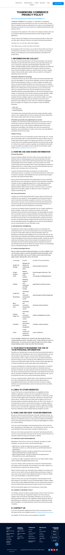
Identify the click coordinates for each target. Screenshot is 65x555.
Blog (48, 2)
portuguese (54, 537)
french (54, 534)
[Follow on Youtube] (54, 550)
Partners (37, 2)
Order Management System (10, 534)
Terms (13, 551)
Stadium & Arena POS (20, 538)
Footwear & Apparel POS (21, 534)
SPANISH (54, 531)
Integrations (8, 544)
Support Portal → (31, 536)
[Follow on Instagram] (52, 550)
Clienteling (8, 537)
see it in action (58, 3)
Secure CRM (8, 539)
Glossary (41, 541)
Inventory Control (9, 536)
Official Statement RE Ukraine (31, 541)
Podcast (41, 533)
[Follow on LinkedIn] (49, 550)
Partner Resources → (32, 539)
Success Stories (42, 531)
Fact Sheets (41, 536)
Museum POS (20, 536)
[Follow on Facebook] (57, 550)
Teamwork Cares (31, 533)
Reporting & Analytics (8, 542)
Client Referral (42, 538)
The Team (30, 529)
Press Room (41, 534)
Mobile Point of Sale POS (10, 531)
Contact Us (30, 534)
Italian (54, 540)
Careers (30, 531)
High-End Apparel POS (20, 531)
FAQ (40, 540)
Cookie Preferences (10, 549)
